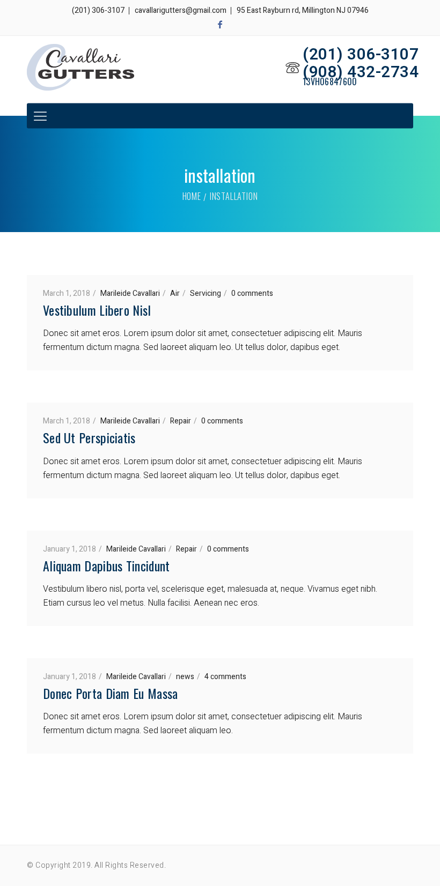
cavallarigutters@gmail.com (180, 10)
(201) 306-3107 (98, 10)
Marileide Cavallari (130, 293)
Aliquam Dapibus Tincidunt (106, 565)
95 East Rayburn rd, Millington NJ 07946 (303, 10)
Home (191, 196)
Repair (180, 421)
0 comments (252, 293)
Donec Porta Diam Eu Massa (110, 693)
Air (175, 293)
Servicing (205, 293)
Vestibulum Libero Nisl (97, 309)
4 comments (225, 676)
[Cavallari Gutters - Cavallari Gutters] (80, 67)
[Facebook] (220, 24)
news (185, 676)
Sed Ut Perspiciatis (89, 437)
